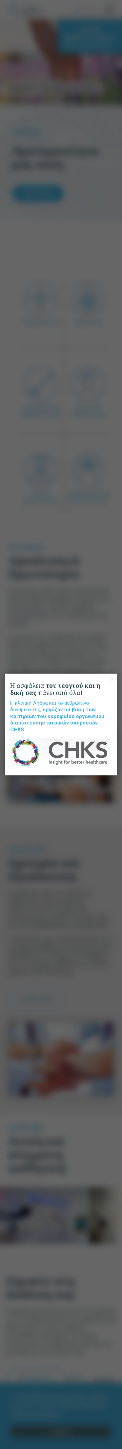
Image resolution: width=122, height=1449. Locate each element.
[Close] (112, 678)
